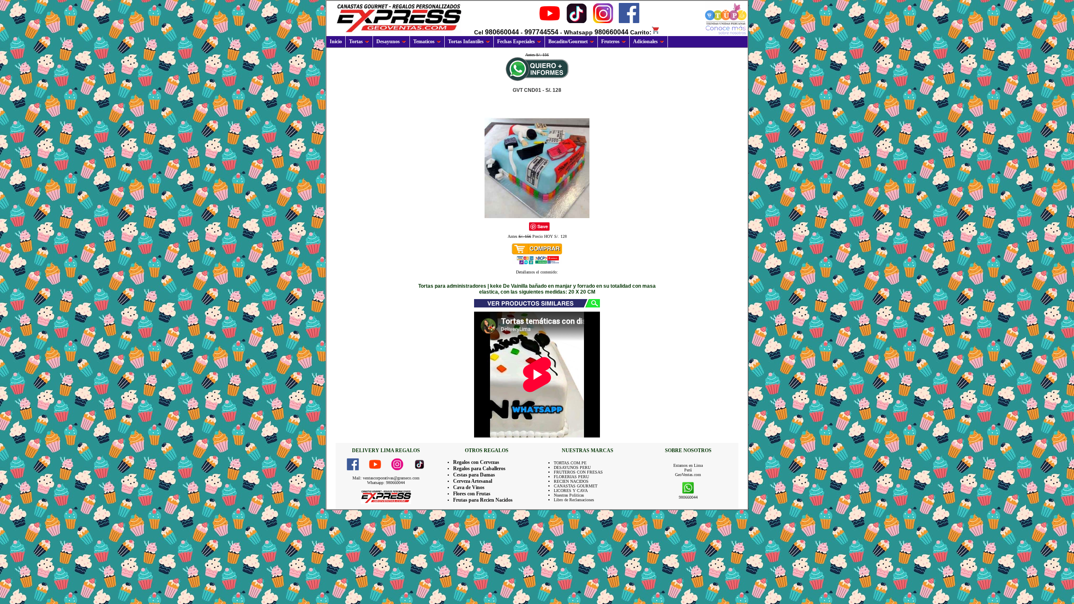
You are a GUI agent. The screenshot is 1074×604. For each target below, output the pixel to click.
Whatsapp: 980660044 (386, 482)
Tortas (356, 41)
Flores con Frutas (471, 494)
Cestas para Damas (474, 475)
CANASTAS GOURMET (575, 486)
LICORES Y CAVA (571, 490)
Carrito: (641, 32)
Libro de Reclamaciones (574, 499)
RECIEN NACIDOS (571, 481)
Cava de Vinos (469, 487)
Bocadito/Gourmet (568, 41)
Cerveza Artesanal (472, 481)
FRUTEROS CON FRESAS (578, 472)
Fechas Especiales (516, 41)
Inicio (336, 41)
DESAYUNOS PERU (572, 467)
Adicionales (645, 41)
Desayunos (388, 41)
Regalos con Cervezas (476, 462)
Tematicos (424, 41)
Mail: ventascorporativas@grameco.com (386, 478)
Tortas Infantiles (466, 41)
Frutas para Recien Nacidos (483, 500)
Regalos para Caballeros (479, 468)
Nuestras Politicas (569, 495)
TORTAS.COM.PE (570, 463)
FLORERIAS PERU (571, 476)
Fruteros (610, 41)
